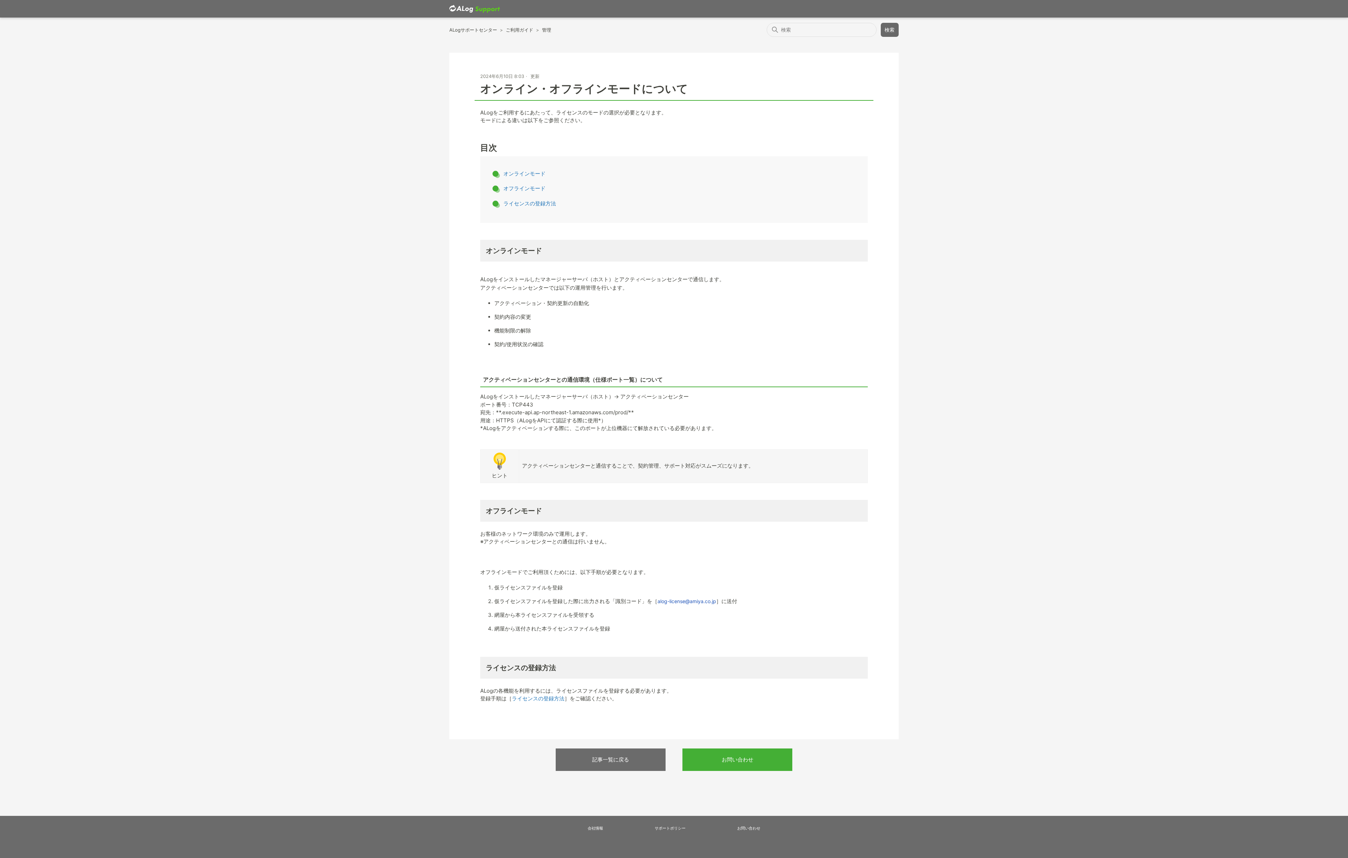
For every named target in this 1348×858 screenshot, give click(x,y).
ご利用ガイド (519, 30)
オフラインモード (524, 188)
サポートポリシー (670, 828)
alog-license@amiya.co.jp (687, 601)
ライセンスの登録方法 (529, 203)
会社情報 (595, 828)
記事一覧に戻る (610, 759)
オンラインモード (524, 173)
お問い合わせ (737, 759)
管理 (546, 30)
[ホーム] (474, 9)
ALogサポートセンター (473, 30)
